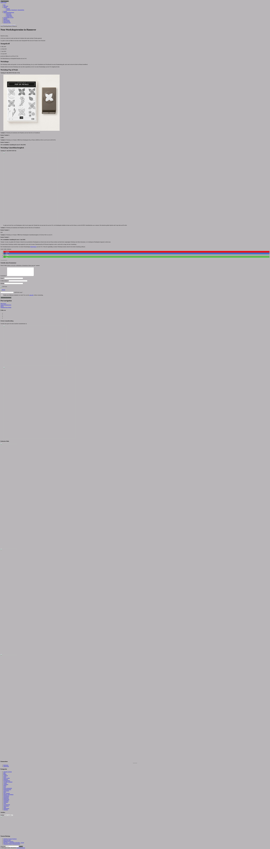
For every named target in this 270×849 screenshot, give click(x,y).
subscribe (31, 295)
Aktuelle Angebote (7, 771)
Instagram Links (7, 22)
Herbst (4, 785)
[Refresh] (3, 289)
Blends (4, 774)
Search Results (6, 21)
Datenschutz (9, 15)
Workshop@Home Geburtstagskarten (11, 844)
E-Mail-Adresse (4, 280)
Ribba (4, 792)
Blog (4, 4)
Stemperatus (6, 798)
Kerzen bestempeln (7, 788)
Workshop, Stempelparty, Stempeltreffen (15, 10)
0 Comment (20, 33)
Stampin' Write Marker (8, 794)
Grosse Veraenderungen (6, 304)
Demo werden (6, 778)
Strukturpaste (6, 799)
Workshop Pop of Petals (6, 307)
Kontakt (5, 11)
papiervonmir (4, 33)
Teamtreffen (6, 800)
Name (2, 278)
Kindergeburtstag (7, 789)
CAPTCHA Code (18, 292)
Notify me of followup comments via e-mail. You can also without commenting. (23, 295)
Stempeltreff (6, 797)
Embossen (5, 779)
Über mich (5, 6)
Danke (4, 776)
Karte (4, 787)
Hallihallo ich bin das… (8, 841)
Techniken (5, 802)
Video (4, 807)
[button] (6, 252)
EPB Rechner (6, 20)
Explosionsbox (6, 780)
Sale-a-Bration (6, 793)
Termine (5, 7)
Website (2, 283)
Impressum (8, 13)
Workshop (5, 809)
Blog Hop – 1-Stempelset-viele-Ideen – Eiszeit (13, 842)
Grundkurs (5, 784)
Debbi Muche (33, 246)
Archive (2, 815)
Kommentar (4, 275)
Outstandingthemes (21, 847)
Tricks (4, 803)
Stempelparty (6, 795)
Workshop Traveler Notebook (10, 838)
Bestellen (5, 18)
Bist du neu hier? (7, 840)
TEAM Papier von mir (8, 17)
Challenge (5, 775)
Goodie (5, 783)
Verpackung (6, 806)
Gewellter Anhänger (7, 781)
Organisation (6, 790)
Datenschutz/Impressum (8, 12)
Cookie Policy (9, 16)
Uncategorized (4, 260)
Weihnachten (6, 808)
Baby (4, 773)
